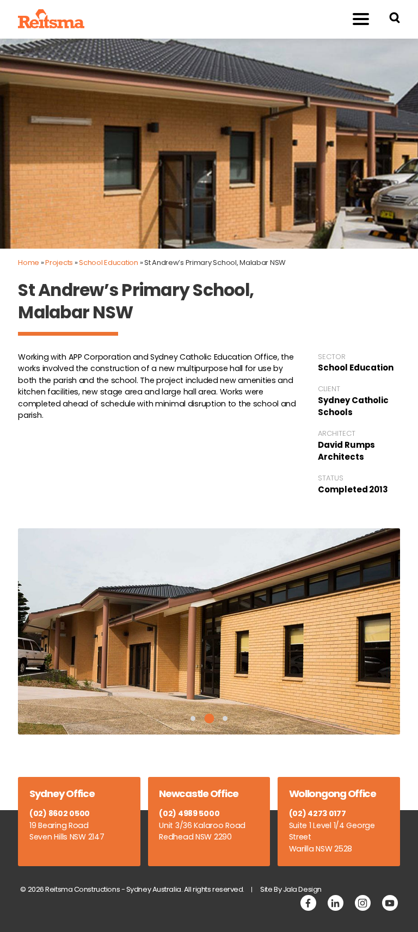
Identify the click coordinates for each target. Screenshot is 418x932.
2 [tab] (209, 719)
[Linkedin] (335, 903)
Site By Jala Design (291, 889)
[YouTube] (390, 903)
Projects (59, 262)
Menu (361, 19)
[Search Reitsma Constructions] (394, 19)
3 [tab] (225, 718)
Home (28, 262)
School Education (108, 262)
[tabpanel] (209, 631)
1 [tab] (192, 718)
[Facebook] (308, 903)
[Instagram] (363, 903)
